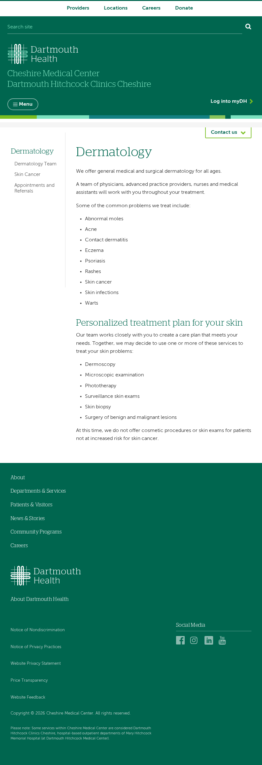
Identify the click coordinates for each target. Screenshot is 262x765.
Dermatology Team (35, 164)
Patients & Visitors (31, 504)
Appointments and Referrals (34, 188)
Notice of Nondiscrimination (38, 630)
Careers (151, 8)
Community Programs (36, 531)
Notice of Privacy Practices (36, 647)
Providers (78, 8)
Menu (26, 104)
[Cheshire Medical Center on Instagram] (195, 640)
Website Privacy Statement (36, 664)
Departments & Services (38, 491)
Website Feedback (28, 697)
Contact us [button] (224, 132)
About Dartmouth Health (40, 599)
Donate (184, 8)
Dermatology (32, 151)
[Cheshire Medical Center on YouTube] (224, 640)
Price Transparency (29, 680)
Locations (115, 8)
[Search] (248, 27)
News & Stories (28, 518)
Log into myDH (229, 101)
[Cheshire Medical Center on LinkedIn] (209, 640)
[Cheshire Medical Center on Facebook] (181, 640)
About (18, 477)
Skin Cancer (27, 174)
